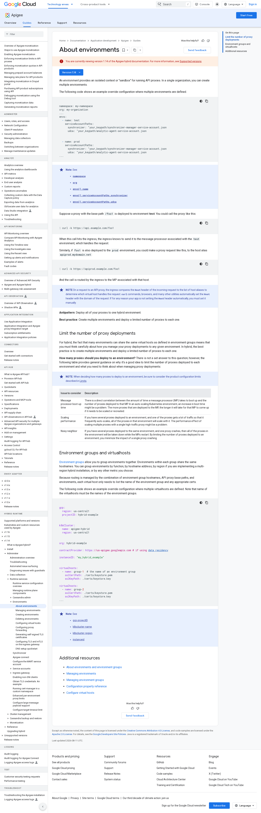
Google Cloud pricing (63, 768)
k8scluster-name (82, 626)
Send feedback (197, 50)
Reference (44, 22)
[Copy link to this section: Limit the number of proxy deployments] (140, 333)
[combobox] (173, 4)
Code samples (165, 773)
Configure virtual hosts (80, 692)
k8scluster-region (82, 633)
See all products (61, 762)
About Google (59, 798)
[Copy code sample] (207, 101)
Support (62, 22)
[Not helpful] (208, 40)
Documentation (78, 40)
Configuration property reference (86, 686)
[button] (23, 121)
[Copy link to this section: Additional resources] (104, 658)
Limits (83, 380)
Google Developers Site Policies (109, 734)
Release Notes (112, 773)
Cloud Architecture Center (171, 779)
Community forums (115, 762)
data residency (158, 550)
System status (112, 779)
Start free (246, 15)
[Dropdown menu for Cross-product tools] (110, 4)
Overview (10, 22)
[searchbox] (24, 34)
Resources (79, 22)
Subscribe (219, 805)
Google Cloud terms (108, 798)
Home (62, 40)
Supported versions (191, 61)
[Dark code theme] (201, 101)
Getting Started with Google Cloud (175, 768)
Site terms (88, 798)
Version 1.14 (71, 72)
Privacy (75, 798)
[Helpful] (203, 40)
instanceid (78, 639)
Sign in (253, 4)
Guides (27, 22)
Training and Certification (171, 785)
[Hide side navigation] (42, 806)
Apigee (17, 15)
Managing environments (81, 673)
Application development (103, 40)
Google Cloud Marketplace (66, 773)
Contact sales (59, 779)
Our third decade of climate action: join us (146, 798)
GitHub (160, 762)
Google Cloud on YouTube (223, 779)
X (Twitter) (215, 773)
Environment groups (71, 462)
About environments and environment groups (94, 667)
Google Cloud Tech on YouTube (226, 785)
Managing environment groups (85, 680)
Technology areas (58, 4)
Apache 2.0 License (62, 734)
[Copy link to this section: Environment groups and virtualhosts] (135, 453)
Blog (211, 762)
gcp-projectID (80, 620)
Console (205, 4)
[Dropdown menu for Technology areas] (73, 4)
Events (212, 768)
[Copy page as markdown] (135, 50)
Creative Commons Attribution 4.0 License (148, 730)
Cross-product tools (93, 4)
